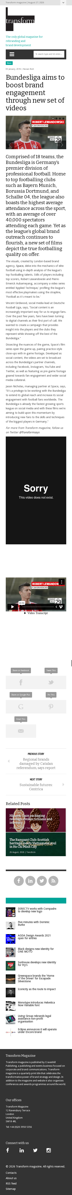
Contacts (11, 1172)
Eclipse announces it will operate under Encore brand (37, 1031)
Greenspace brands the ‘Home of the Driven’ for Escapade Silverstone (36, 978)
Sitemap (11, 1188)
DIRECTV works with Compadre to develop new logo (37, 910)
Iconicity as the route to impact (37, 989)
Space (19, 265)
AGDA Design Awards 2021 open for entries (34, 937)
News (9, 63)
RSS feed (11, 1183)
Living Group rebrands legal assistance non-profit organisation (34, 1018)
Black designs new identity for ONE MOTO (36, 950)
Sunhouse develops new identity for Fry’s (37, 963)
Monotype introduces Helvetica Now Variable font (36, 1004)
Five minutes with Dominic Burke (34, 923)
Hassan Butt (28, 69)
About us (11, 1178)
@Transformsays (29, 432)
